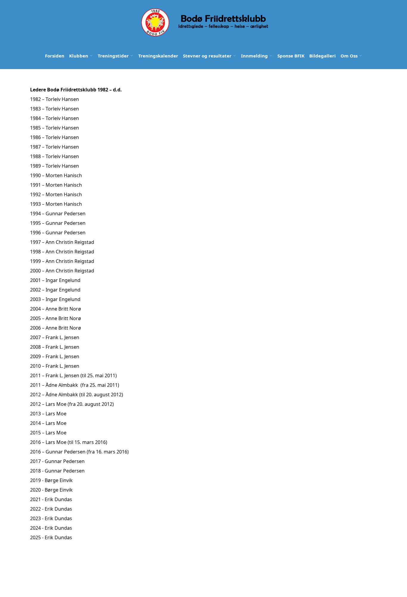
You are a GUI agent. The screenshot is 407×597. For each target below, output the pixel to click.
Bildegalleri (322, 56)
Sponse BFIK (291, 56)
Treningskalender (158, 56)
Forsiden (54, 56)
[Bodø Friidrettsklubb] (204, 22)
